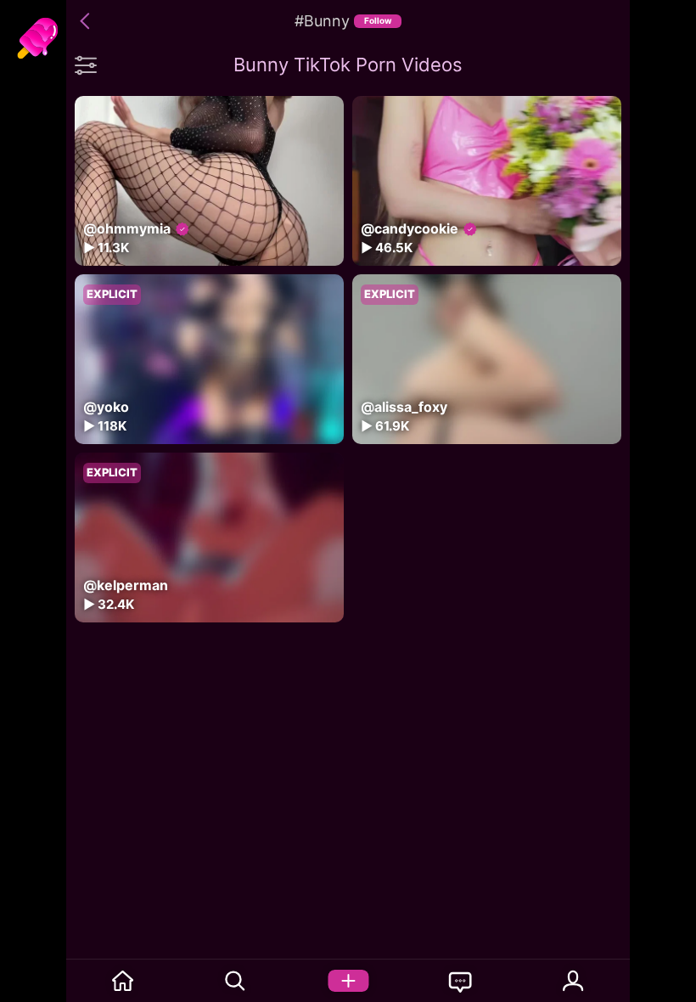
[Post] (348, 981)
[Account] (573, 981)
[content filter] (86, 64)
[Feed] (122, 981)
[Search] (235, 981)
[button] (87, 21)
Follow (378, 20)
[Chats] (460, 981)
